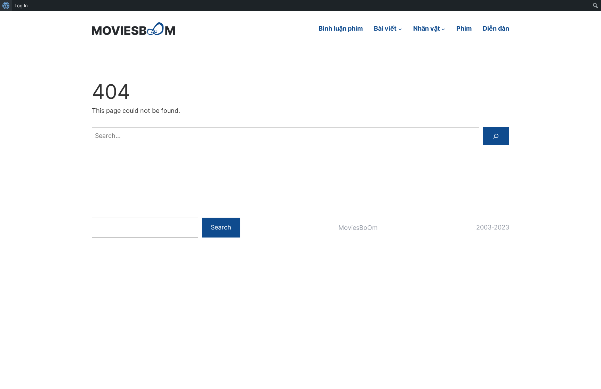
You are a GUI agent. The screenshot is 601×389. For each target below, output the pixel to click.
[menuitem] (6, 5)
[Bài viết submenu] (400, 29)
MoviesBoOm (358, 227)
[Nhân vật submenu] (443, 29)
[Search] (496, 136)
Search (221, 227)
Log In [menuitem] (21, 5)
